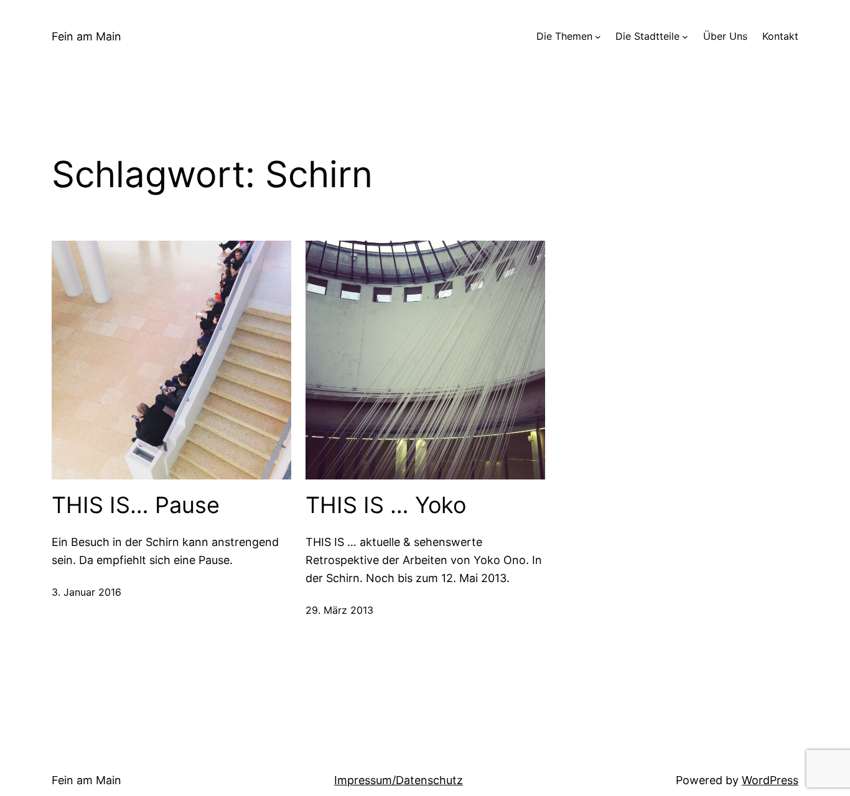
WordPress (770, 780)
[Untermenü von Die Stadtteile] (685, 37)
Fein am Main (86, 36)
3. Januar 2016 (86, 592)
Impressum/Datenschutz (398, 780)
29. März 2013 (339, 610)
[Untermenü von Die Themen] (598, 37)
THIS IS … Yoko (386, 505)
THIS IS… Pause (136, 505)
